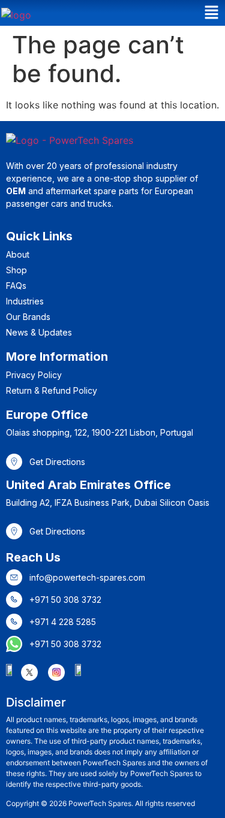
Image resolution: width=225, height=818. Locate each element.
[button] (212, 13)
